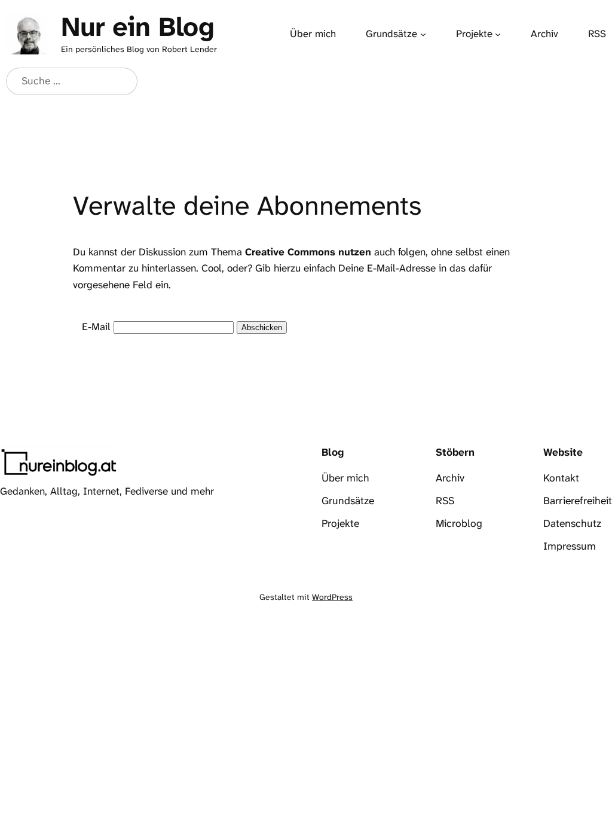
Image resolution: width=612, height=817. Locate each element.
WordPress (332, 597)
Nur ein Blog (137, 26)
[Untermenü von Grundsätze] (423, 34)
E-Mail (96, 326)
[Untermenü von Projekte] (498, 34)
